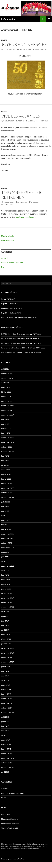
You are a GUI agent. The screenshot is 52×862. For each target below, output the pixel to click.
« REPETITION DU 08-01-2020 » (33, 348)
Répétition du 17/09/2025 (11, 313)
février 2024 (6, 428)
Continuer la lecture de (27, 217)
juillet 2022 (5, 502)
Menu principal (49, 19)
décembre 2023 (7, 438)
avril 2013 (5, 772)
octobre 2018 (6, 657)
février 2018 (6, 689)
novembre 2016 (7, 758)
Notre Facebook (7, 240)
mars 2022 (5, 520)
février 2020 (6, 584)
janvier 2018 (6, 694)
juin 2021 (5, 557)
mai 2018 (5, 676)
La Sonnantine (8, 19)
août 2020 (5, 570)
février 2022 (6, 525)
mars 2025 (5, 387)
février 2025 (6, 392)
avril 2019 (5, 630)
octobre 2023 (6, 447)
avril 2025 (5, 383)
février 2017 (6, 744)
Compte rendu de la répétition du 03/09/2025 (19, 317)
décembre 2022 (7, 483)
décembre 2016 (7, 754)
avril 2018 (5, 680)
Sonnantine (22, 202)
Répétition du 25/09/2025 (11, 308)
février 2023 (6, 474)
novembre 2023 (7, 442)
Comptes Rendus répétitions (12, 262)
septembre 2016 (7, 767)
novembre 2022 (7, 488)
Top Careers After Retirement (21, 195)
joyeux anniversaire (24, 44)
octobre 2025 (6, 373)
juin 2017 (5, 726)
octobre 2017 (6, 708)
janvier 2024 (6, 433)
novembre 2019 (7, 598)
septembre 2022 (7, 497)
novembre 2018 (7, 653)
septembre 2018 (7, 662)
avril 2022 (5, 515)
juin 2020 (5, 575)
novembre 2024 (7, 406)
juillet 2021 (5, 552)
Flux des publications (9, 819)
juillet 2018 (5, 667)
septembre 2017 (7, 712)
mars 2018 (5, 685)
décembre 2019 (7, 593)
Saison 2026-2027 (8, 299)
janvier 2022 (6, 529)
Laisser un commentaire (38, 121)
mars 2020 (5, 580)
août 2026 (5, 369)
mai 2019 (5, 625)
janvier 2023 (6, 479)
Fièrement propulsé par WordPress (12, 859)
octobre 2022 (6, 493)
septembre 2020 (7, 566)
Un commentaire (41, 49)
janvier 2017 (6, 749)
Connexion (5, 814)
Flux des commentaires (10, 823)
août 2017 (5, 717)
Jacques (20, 121)
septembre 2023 (7, 451)
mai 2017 (5, 731)
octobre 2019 (6, 602)
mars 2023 (5, 470)
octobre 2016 (6, 763)
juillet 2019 (5, 616)
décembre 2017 (7, 699)
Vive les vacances (20, 116)
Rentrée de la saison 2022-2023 (29, 334)
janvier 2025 (6, 396)
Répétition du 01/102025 (11, 304)
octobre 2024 (6, 410)
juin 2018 (5, 671)
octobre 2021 (6, 543)
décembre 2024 (7, 401)
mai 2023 (5, 460)
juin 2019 (5, 621)
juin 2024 (5, 419)
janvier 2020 (6, 589)
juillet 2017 (5, 721)
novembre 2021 (7, 538)
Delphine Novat (24, 49)
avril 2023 (5, 465)
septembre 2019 (7, 607)
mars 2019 (5, 634)
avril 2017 (5, 735)
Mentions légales (7, 236)
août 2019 (5, 612)
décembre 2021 (7, 534)
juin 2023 (5, 456)
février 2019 (6, 639)
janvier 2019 (6, 644)
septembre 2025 (7, 378)
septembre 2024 (7, 415)
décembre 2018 (7, 648)
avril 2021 (5, 561)
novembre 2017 (7, 703)
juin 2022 (5, 506)
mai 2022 (5, 511)
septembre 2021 (7, 547)
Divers (4, 40)
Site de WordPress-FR (9, 828)
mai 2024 (5, 424)
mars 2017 (5, 740)
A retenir (4, 258)
